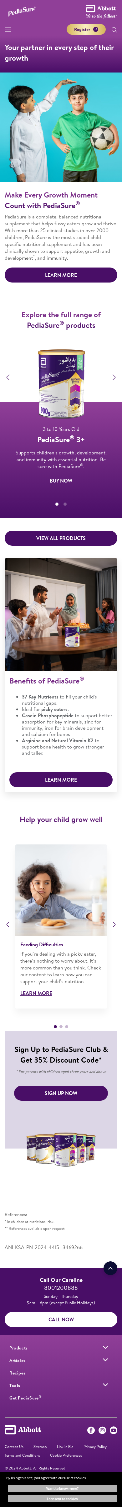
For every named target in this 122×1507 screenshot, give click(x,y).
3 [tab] (66, 1026)
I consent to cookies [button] (62, 1498)
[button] (114, 30)
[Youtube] (113, 1431)
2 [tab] (65, 504)
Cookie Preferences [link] (66, 1455)
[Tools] (105, 1384)
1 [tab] (56, 504)
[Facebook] (91, 1431)
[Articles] (105, 1359)
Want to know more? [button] (62, 1488)
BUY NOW (61, 480)
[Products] (105, 1347)
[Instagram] (102, 1431)
